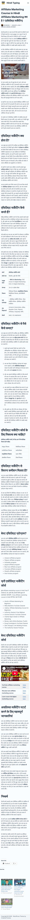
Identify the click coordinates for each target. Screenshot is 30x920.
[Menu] (28, 3)
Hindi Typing (13, 3)
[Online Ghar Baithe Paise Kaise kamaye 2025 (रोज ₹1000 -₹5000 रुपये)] (6, 882)
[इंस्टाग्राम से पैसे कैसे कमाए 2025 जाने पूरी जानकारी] (6, 901)
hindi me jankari (5, 27)
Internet (13, 27)
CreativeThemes (6, 918)
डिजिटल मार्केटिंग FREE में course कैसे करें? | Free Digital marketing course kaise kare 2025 (19, 890)
